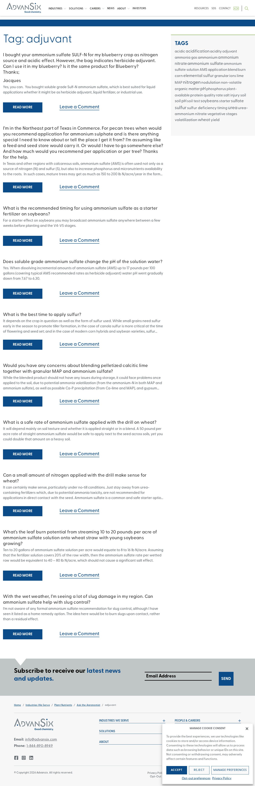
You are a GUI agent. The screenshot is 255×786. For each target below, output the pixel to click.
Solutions (76, 8)
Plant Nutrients (63, 705)
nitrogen (192, 82)
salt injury (231, 95)
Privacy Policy (221, 778)
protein (196, 95)
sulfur (180, 108)
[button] (247, 729)
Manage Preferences (230, 770)
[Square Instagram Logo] (23, 758)
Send (226, 679)
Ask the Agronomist (88, 705)
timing (222, 108)
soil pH (180, 101)
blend (232, 70)
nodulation (210, 83)
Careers (95, 8)
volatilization (186, 120)
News (110, 8)
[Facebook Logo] (16, 758)
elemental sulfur (198, 76)
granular (221, 76)
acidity (216, 51)
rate (219, 95)
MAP (178, 83)
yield (215, 120)
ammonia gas (186, 58)
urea (232, 108)
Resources (201, 8)
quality (209, 95)
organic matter (187, 89)
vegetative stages (222, 114)
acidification (197, 51)
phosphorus (216, 89)
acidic (180, 51)
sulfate (237, 101)
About (122, 8)
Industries (56, 8)
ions (232, 76)
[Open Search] (246, 8)
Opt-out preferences (196, 778)
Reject (199, 770)
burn (242, 70)
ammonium (207, 58)
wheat (204, 120)
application (217, 70)
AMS (203, 70)
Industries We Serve (38, 705)
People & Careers (187, 720)
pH (203, 89)
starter (224, 101)
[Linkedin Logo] (31, 758)
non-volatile (231, 83)
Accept (176, 770)
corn (179, 76)
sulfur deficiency (202, 108)
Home (17, 705)
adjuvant (229, 51)
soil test (193, 101)
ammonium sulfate (205, 64)
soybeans (209, 101)
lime (240, 76)
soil (243, 95)
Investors (139, 8)
